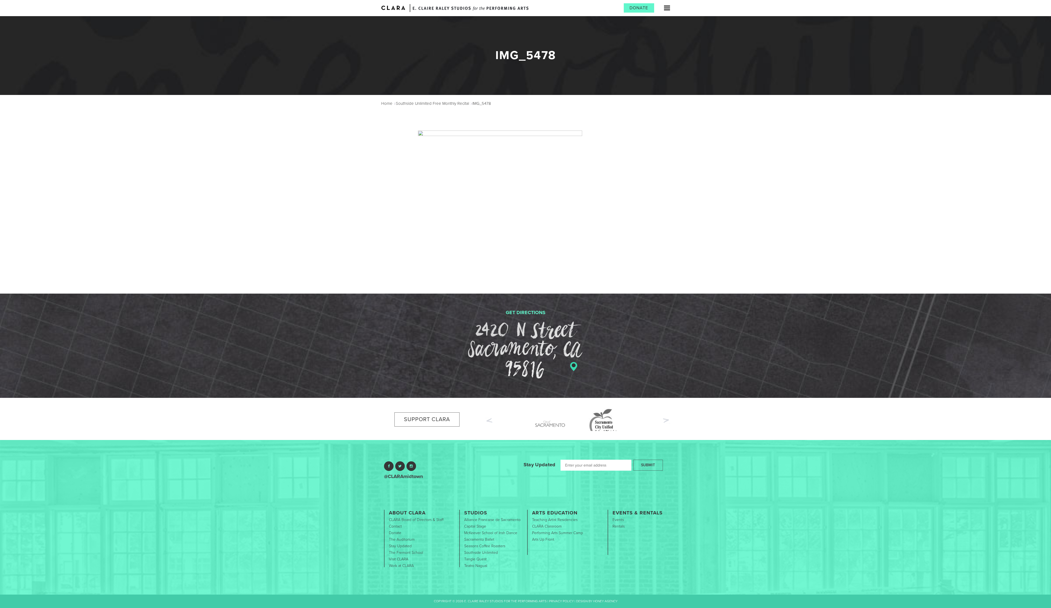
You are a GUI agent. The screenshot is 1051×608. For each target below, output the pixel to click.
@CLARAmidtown (403, 476)
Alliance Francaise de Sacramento (492, 519)
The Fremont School (406, 552)
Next (666, 421)
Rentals (619, 526)
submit (648, 465)
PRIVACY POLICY (561, 601)
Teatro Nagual (475, 565)
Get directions (525, 312)
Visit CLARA (398, 559)
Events (618, 519)
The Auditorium (402, 539)
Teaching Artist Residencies (555, 519)
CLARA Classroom (547, 526)
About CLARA (407, 513)
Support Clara (427, 419)
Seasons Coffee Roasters (484, 546)
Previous (488, 420)
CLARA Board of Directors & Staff (416, 519)
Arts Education (555, 513)
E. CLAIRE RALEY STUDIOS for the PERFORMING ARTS (471, 9)
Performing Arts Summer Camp (557, 533)
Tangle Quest (475, 559)
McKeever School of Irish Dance (490, 533)
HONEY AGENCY (605, 601)
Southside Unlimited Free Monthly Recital (432, 103)
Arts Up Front (543, 539)
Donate (639, 8)
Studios (475, 513)
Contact (395, 526)
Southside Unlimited (481, 552)
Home (386, 103)
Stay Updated (540, 465)
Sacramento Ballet (479, 539)
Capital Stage (475, 526)
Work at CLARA (401, 565)
